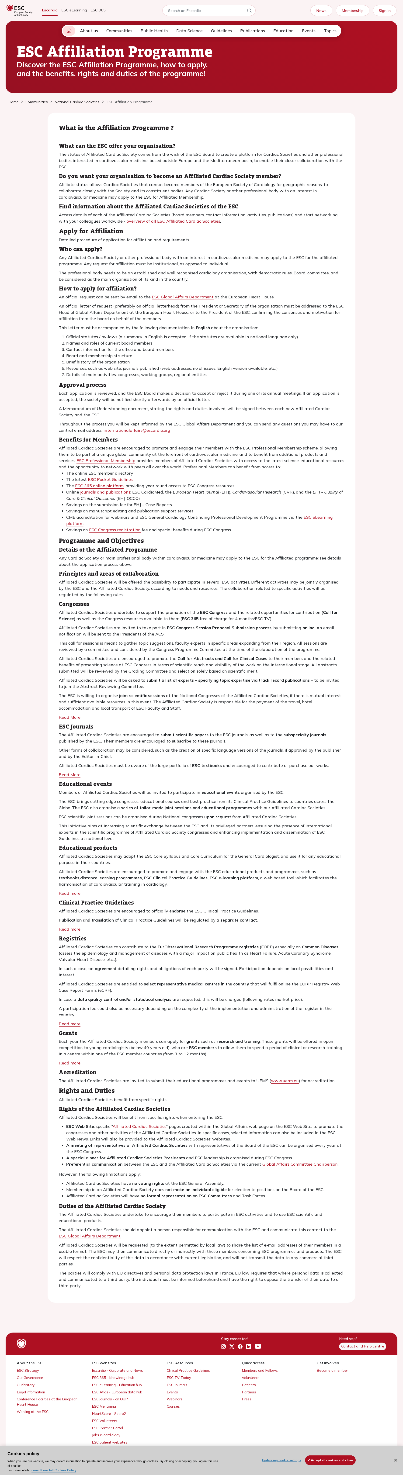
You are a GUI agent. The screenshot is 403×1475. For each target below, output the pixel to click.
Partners (249, 1392)
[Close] (395, 1460)
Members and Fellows (260, 1370)
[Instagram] (223, 1346)
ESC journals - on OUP (110, 1399)
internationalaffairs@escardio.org (137, 430)
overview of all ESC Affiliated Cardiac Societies (173, 221)
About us (89, 30)
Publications (252, 30)
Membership (353, 10)
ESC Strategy (28, 1370)
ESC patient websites (109, 1442)
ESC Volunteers (104, 1421)
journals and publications (105, 492)
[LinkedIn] (248, 1346)
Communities (119, 30)
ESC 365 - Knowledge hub (113, 1377)
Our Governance (30, 1377)
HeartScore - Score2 (109, 1413)
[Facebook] (240, 1346)
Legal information (31, 1392)
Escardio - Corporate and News (117, 1370)
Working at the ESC (33, 1411)
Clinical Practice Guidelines (188, 1370)
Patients (249, 1385)
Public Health (154, 30)
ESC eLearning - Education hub (117, 1385)
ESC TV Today (179, 1377)
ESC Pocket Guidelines (110, 479)
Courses (173, 1406)
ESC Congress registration (115, 529)
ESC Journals (177, 1385)
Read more (69, 893)
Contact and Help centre (362, 1346)
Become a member (332, 1370)
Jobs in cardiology (106, 1435)
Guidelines (221, 30)
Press (246, 1399)
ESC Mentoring (104, 1406)
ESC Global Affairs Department (183, 297)
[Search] (249, 11)
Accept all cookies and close (332, 1460)
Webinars (174, 1399)
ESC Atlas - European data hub (117, 1392)
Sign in (385, 10)
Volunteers (250, 1377)
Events (309, 30)
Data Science (189, 30)
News (321, 10)
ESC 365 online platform (99, 485)
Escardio (50, 10)
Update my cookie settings (281, 1460)
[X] (231, 1346)
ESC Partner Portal (107, 1428)
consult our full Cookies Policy (53, 1470)
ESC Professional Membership (105, 460)
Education (283, 30)
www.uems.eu (285, 1080)
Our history (26, 1385)
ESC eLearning (74, 10)
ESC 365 (98, 10)
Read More (69, 717)
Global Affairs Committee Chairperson (300, 1164)
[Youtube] (258, 1346)
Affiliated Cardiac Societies (139, 1126)
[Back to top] (388, 1441)
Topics (330, 30)
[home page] (69, 31)
